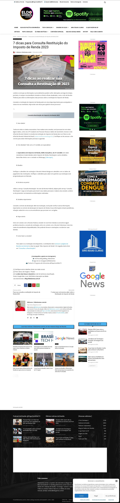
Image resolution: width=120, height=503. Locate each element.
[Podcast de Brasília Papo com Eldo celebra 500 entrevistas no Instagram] (17, 439)
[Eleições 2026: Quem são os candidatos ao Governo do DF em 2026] (82, 332)
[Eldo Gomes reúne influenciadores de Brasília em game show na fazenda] (22, 359)
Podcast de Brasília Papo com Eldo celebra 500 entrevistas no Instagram (31, 438)
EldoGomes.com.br (54, 309)
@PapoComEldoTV (55, 263)
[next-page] (17, 376)
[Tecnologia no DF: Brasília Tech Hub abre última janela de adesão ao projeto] (43, 338)
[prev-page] (14, 376)
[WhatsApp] (38, 285)
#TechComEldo (60, 312)
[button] (116, 481)
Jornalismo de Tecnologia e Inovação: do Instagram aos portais (95, 340)
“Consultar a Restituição (27, 248)
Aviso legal (111, 499)
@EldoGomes (51, 261)
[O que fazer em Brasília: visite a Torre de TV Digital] (43, 359)
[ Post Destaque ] (39, 365)
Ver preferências (111, 496)
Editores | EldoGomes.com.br (24, 52)
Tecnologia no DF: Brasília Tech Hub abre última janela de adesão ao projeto (43, 348)
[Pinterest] (34, 285)
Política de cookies (84, 499)
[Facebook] (25, 285)
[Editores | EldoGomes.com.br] (14, 52)
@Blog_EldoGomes (49, 258)
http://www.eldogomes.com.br (34, 304)
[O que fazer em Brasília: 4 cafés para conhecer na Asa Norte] (82, 350)
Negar (96, 496)
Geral (57, 344)
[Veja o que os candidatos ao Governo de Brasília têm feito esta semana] (82, 359)
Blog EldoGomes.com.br (32, 278)
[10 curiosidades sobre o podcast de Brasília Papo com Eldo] (17, 431)
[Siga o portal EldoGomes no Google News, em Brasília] (64, 338)
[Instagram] (31, 317)
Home (14, 36)
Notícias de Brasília (22, 36)
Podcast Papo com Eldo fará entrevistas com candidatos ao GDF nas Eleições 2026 (31, 421)
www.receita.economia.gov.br (44, 136)
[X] (30, 285)
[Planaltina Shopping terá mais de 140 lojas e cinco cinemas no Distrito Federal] (22, 338)
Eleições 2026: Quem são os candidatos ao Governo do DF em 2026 (97, 331)
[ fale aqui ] (49, 157)
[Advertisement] (43, 393)
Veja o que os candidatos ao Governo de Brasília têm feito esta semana (96, 358)
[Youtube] (37, 317)
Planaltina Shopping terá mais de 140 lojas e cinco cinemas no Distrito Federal (22, 348)
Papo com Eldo (46, 311)
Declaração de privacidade (99, 499)
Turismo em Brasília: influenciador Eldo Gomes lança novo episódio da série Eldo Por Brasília (64, 370)
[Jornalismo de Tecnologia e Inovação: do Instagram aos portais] (82, 341)
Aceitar (81, 496)
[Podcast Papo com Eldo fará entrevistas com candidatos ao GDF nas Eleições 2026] (17, 422)
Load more (92, 365)
